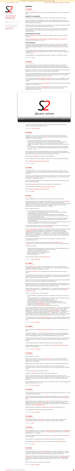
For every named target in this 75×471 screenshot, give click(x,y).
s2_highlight (35, 156)
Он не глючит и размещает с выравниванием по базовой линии (52, 38)
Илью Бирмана (36, 441)
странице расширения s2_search (38, 404)
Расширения (61, 2)
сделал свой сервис (32, 38)
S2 (5, 2)
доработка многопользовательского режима (60, 345)
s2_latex (44, 35)
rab (68, 297)
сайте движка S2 (39, 403)
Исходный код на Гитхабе (10, 18)
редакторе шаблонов (45, 86)
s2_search (32, 175)
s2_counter (47, 435)
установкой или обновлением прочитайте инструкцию (38, 161)
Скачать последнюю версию (10, 15)
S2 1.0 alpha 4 (28, 353)
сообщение (27, 420)
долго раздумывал (46, 452)
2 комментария (37, 128)
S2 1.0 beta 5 (28, 9)
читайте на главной (51, 0)
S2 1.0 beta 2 (28, 167)
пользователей (67, 201)
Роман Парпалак (8, 469)
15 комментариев (38, 348)
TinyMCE (51, 407)
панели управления (61, 441)
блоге (60, 338)
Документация (55, 2)
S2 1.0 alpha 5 (28, 326)
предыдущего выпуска (34, 12)
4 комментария (37, 464)
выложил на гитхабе (38, 51)
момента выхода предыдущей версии (44, 329)
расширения (66, 435)
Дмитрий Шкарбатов (46, 256)
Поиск (66, 83)
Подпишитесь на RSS (9, 28)
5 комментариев (37, 412)
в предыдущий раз (33, 229)
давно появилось (34, 35)
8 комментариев (37, 259)
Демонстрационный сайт (10, 17)
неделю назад (41, 419)
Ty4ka (26, 319)
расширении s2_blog (36, 271)
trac (33, 439)
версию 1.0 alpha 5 (33, 266)
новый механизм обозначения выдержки (45, 78)
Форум (68, 2)
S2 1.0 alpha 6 (28, 263)
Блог (65, 2)
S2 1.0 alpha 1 (28, 427)
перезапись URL (48, 358)
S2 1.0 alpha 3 (28, 389)
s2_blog (41, 186)
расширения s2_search (41, 302)
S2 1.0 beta (28, 195)
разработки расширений (46, 317)
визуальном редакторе (45, 83)
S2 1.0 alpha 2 (28, 416)
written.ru (40, 452)
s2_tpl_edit (35, 180)
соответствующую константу (47, 226)
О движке (46, 2)
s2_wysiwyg (33, 184)
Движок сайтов (9, 13)
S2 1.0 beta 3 (28, 132)
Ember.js (61, 45)
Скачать (50, 2)
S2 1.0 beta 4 (28, 61)
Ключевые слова (12, 2)
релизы (32, 57)
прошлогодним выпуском (50, 430)
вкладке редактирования (54, 310)
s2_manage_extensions (47, 186)
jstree (46, 136)
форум (48, 439)
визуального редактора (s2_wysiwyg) (42, 305)
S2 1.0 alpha (28, 448)
